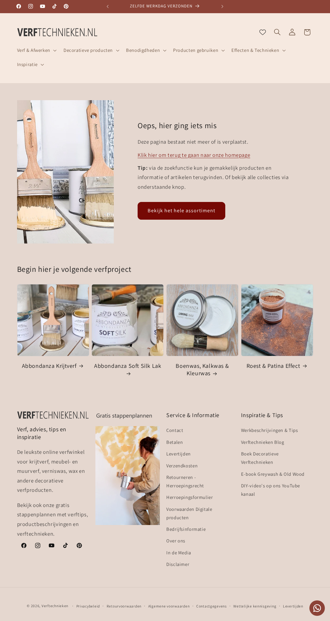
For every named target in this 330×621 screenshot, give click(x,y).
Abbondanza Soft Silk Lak (127, 365)
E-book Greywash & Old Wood (273, 474)
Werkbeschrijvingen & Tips (269, 430)
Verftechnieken (55, 605)
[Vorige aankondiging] (108, 6)
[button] (36, 50)
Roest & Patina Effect (273, 365)
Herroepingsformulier (189, 497)
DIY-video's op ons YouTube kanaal (270, 489)
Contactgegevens (211, 606)
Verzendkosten (182, 466)
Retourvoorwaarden (124, 606)
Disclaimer (177, 564)
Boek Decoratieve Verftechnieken (260, 458)
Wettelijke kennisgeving (254, 606)
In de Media (178, 552)
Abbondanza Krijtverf (49, 365)
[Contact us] (317, 608)
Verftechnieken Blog (262, 442)
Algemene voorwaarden (169, 606)
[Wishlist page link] (262, 32)
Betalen (174, 442)
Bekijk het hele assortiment (181, 210)
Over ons (175, 541)
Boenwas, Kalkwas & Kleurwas (202, 369)
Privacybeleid (88, 606)
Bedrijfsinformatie (186, 529)
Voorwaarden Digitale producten (189, 513)
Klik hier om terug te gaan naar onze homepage (194, 154)
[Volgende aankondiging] (222, 6)
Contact (174, 430)
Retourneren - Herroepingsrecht (185, 481)
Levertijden (178, 454)
